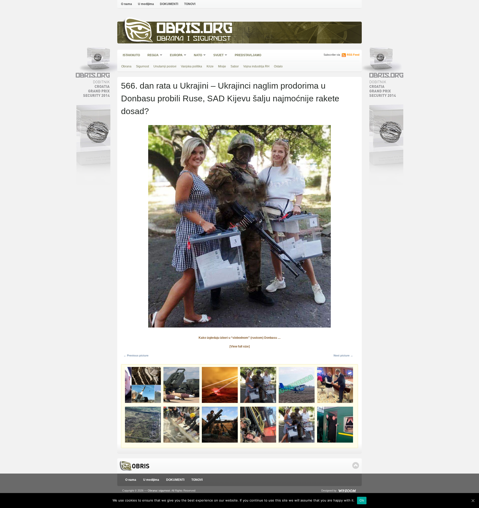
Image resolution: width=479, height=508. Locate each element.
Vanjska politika (191, 66)
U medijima (146, 4)
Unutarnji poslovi (164, 66)
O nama (126, 4)
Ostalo (278, 66)
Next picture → (343, 355)
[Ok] (472, 500)
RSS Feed (353, 54)
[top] (355, 465)
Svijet (217, 55)
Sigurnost (142, 66)
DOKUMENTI (169, 4)
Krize (210, 66)
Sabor (235, 66)
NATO (196, 55)
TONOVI (189, 4)
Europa (175, 55)
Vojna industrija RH (256, 66)
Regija (151, 55)
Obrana (126, 66)
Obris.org (195, 29)
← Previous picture (135, 355)
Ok (361, 500)
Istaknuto (131, 55)
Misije (222, 66)
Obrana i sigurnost (194, 39)
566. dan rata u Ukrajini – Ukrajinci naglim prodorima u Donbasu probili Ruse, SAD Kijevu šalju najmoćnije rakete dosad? (230, 98)
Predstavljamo (248, 55)
